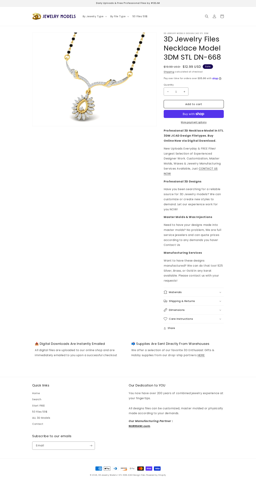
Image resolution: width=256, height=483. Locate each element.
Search (36, 399)
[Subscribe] (91, 446)
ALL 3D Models (41, 418)
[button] (94, 16)
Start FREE (38, 405)
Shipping (169, 71)
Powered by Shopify (156, 475)
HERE (201, 355)
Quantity (169, 84)
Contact (37, 424)
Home (36, 393)
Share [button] (171, 328)
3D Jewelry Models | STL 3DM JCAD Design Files (122, 475)
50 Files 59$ (39, 411)
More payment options (194, 122)
